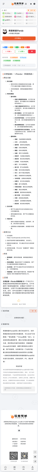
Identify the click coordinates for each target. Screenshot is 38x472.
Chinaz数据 (22, 337)
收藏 (9, 51)
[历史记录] (34, 3)
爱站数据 (12, 337)
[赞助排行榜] (35, 452)
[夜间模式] (35, 461)
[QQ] (19, 430)
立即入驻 (32, 10)
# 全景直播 (7, 60)
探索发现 (15, 57)
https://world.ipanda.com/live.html (18, 237)
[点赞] (19, 300)
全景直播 (8, 74)
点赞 (22, 51)
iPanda (18, 74)
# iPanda (23, 57)
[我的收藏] (31, 3)
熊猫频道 (28, 74)
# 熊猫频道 (16, 60)
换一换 (34, 311)
